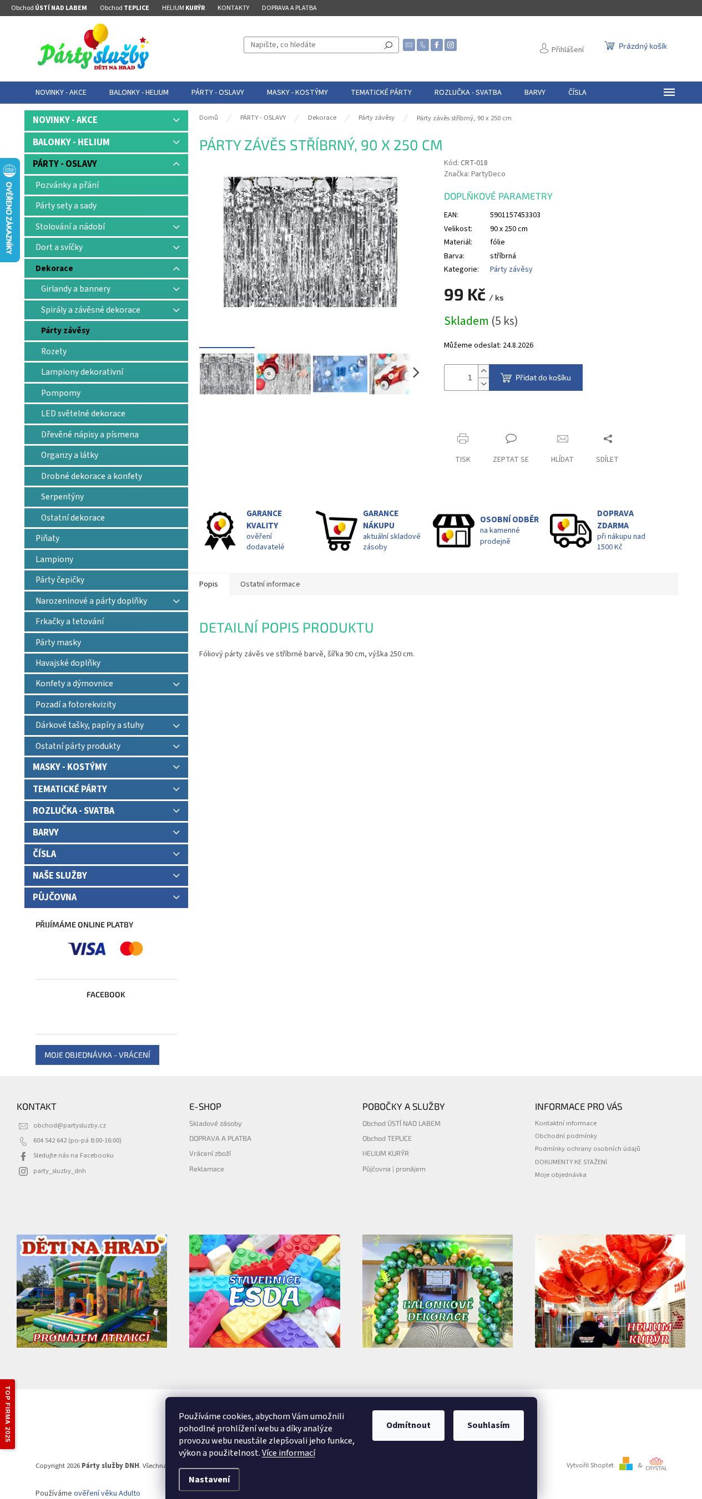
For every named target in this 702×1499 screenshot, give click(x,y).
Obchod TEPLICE (387, 1138)
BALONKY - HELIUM (71, 142)
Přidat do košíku (543, 377)
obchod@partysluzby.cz (69, 1125)
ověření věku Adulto (107, 1493)
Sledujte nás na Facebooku (73, 1155)
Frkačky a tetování (70, 621)
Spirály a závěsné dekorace (90, 310)
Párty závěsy (65, 330)
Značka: (475, 174)
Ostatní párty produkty (78, 746)
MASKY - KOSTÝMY (70, 767)
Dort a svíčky (59, 247)
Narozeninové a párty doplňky (91, 601)
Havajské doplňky (68, 663)
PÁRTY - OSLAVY (65, 164)
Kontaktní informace (566, 1123)
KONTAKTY (233, 8)
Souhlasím (488, 1425)
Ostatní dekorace (73, 518)
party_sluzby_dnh (59, 1171)
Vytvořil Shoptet (590, 1465)
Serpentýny (62, 497)
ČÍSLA (44, 854)
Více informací (288, 1453)
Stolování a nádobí (70, 227)
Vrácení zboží (210, 1153)
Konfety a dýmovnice (74, 683)
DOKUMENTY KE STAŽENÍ (571, 1162)
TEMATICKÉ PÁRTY (70, 789)
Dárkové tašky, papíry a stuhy (90, 725)
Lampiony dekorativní (82, 372)
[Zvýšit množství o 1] (483, 371)
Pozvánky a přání (67, 185)
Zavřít (464, 417)
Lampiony (54, 559)
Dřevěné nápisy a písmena (90, 435)
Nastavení (209, 1479)
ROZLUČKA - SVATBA (73, 811)
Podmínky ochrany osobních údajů (587, 1149)
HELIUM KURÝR (385, 1153)
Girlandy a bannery (75, 289)
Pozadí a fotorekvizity (76, 704)
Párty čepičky (60, 580)
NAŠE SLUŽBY (60, 876)
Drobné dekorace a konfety (91, 476)
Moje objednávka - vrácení (97, 1054)
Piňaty (47, 538)
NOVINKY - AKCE (65, 120)
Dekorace (54, 268)
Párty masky (58, 642)
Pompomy (60, 393)
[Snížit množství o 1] (483, 384)
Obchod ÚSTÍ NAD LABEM (401, 1123)
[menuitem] (61, 92)
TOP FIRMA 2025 (7, 1414)
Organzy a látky (69, 455)
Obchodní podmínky (566, 1136)
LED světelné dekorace (83, 413)
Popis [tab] (208, 584)
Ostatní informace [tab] (270, 584)
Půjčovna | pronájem (394, 1168)
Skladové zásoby (215, 1123)
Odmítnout (408, 1425)
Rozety (54, 351)
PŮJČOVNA (55, 897)
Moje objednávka (561, 1175)
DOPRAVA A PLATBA (289, 8)
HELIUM (183, 8)
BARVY (46, 832)
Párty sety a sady (66, 206)
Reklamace (206, 1168)
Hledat (388, 45)
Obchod (49, 8)
